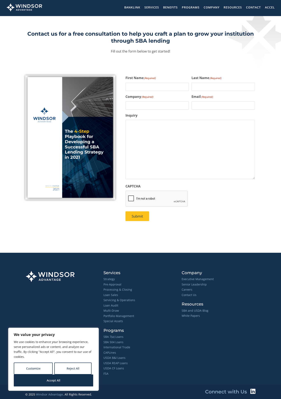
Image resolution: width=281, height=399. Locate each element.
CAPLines (109, 353)
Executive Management (198, 279)
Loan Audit (110, 305)
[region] (53, 359)
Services (151, 7)
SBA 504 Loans (113, 342)
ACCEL (270, 7)
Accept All (53, 380)
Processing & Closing (117, 289)
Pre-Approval (112, 284)
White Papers (191, 316)
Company (211, 7)
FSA (105, 374)
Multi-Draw (111, 310)
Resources (233, 7)
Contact (253, 7)
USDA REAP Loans (115, 363)
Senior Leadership (194, 284)
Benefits (170, 7)
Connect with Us (226, 392)
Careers (187, 289)
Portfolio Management (118, 316)
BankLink (132, 7)
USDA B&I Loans (114, 358)
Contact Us (189, 295)
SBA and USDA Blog (195, 310)
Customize (33, 368)
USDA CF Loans (113, 368)
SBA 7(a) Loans (113, 337)
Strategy (109, 279)
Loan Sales (110, 295)
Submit (137, 216)
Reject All (73, 368)
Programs (191, 7)
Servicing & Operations (119, 300)
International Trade (116, 347)
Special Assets (113, 321)
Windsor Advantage (49, 394)
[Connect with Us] (253, 391)
